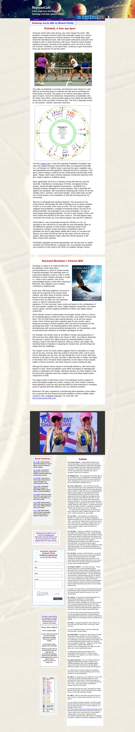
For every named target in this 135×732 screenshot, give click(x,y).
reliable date (45, 164)
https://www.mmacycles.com (44, 398)
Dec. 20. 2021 (36, 478)
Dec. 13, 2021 (36, 470)
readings (53, 623)
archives (48, 535)
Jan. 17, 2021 (36, 510)
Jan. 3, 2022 (36, 494)
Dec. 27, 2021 (36, 486)
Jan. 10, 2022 (36, 502)
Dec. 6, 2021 (36, 462)
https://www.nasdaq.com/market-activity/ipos (84, 709)
